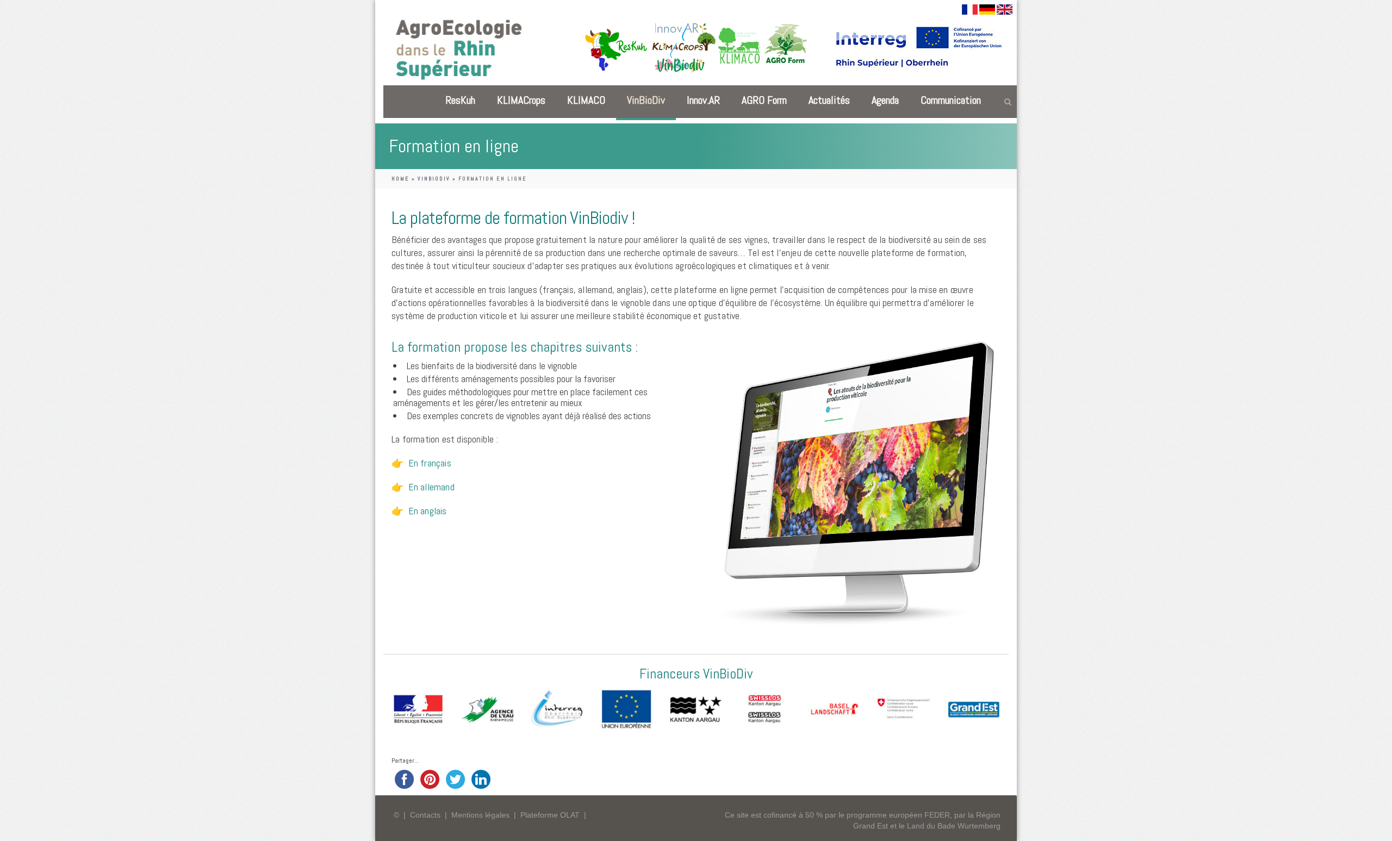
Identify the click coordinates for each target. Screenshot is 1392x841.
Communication (951, 100)
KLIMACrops (521, 100)
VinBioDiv (646, 100)
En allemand (431, 487)
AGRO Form (764, 100)
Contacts (425, 815)
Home (400, 178)
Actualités (829, 100)
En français (429, 463)
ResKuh (460, 100)
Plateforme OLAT (550, 815)
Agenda (885, 100)
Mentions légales (480, 815)
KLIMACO (586, 100)
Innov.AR (703, 100)
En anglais (427, 510)
